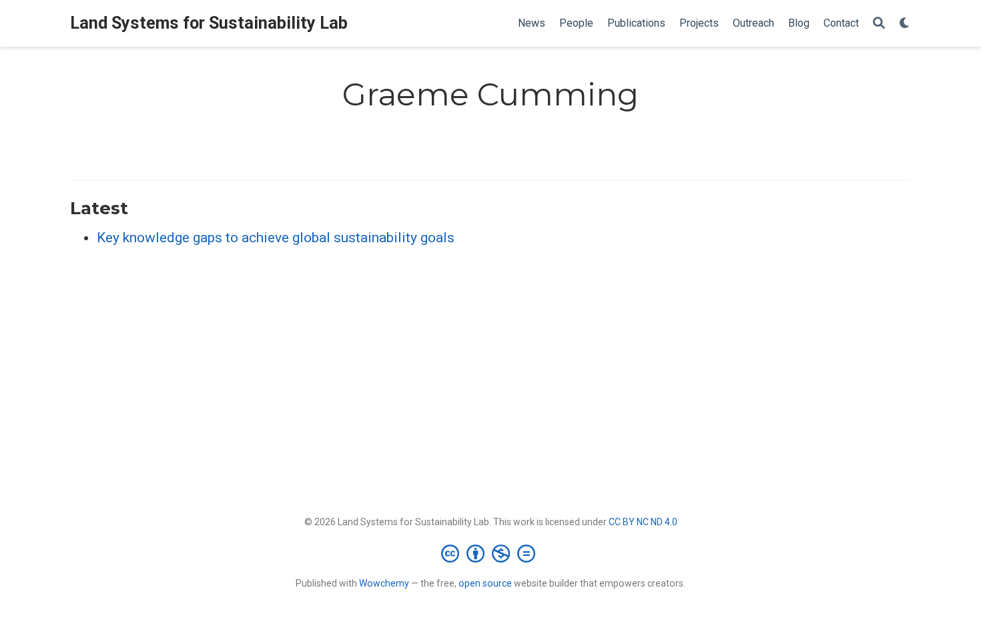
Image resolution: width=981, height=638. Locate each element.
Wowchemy (384, 583)
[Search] (879, 23)
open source (485, 583)
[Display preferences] (905, 23)
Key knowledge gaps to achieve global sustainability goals (275, 238)
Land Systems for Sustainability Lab (209, 23)
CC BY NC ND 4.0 (643, 522)
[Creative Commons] (491, 553)
